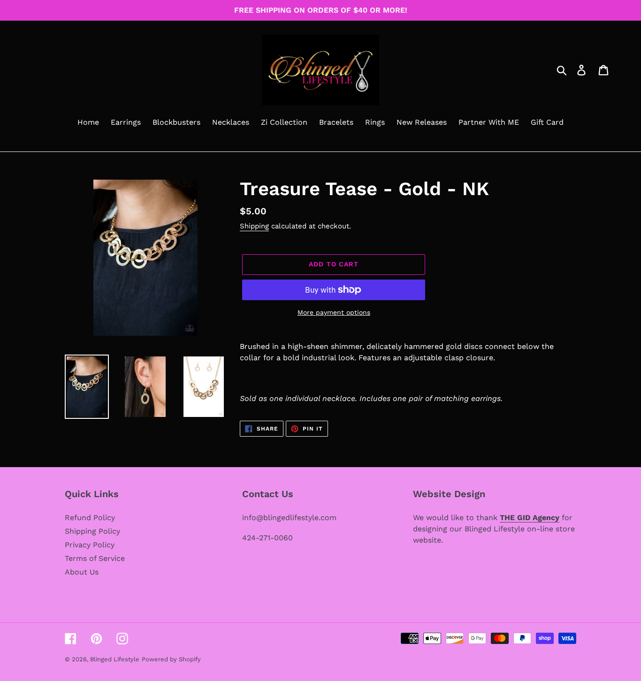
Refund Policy (90, 517)
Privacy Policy (89, 544)
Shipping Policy (92, 531)
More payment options (334, 312)
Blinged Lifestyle (114, 659)
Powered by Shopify (171, 659)
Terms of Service (95, 558)
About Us (82, 572)
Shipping (254, 226)
